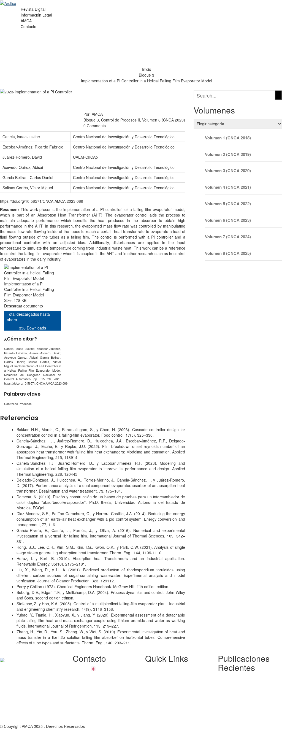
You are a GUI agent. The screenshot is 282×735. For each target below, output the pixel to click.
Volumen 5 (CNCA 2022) (228, 204)
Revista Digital (33, 9)
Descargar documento (23, 306)
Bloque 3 (146, 75)
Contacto (28, 26)
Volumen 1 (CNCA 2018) (228, 138)
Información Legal (36, 15)
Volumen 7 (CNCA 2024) (228, 237)
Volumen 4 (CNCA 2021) (228, 187)
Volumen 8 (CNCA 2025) (228, 253)
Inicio (146, 69)
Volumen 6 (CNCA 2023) (228, 220)
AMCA (26, 20)
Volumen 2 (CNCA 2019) (228, 154)
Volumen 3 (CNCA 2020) (228, 171)
